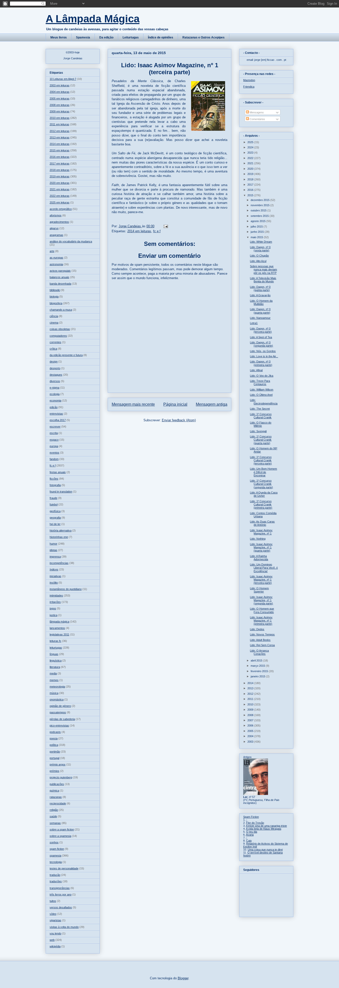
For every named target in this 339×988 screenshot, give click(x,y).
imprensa (55, 556)
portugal (54, 758)
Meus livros (58, 37)
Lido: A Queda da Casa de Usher (263, 494)
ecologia (55, 394)
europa (54, 446)
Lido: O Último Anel (261, 394)
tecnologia (56, 861)
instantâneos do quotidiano (66, 589)
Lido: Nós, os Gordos (263, 351)
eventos (54, 452)
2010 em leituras (59, 117)
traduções (56, 881)
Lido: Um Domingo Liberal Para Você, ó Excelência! (264, 567)
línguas (54, 654)
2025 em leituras (59, 202)
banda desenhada (60, 283)
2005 (250, 730)
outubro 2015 (259, 210)
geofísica (55, 511)
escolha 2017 (58, 420)
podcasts (55, 731)
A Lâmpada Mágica (92, 19)
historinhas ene (59, 536)
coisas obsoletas (60, 329)
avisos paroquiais (60, 270)
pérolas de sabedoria (62, 719)
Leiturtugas (131, 37)
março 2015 (258, 665)
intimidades (56, 595)
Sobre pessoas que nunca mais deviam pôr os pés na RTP (263, 269)
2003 (250, 741)
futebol (54, 504)
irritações (55, 601)
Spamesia (83, 37)
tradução (55, 874)
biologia (54, 296)
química (54, 790)
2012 (250, 693)
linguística (56, 660)
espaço (54, 439)
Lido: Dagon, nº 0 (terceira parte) (261, 330)
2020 (250, 168)
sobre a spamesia (60, 835)
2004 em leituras (59, 91)
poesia (54, 738)
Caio (249, 840)
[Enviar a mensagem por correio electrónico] (165, 226)
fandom (54, 459)
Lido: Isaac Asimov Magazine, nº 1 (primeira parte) (261, 620)
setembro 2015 (260, 215)
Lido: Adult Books (260, 639)
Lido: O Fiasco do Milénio (260, 424)
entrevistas (56, 413)
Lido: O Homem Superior (259, 590)
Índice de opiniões (160, 37)
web (52, 939)
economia (55, 400)
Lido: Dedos (257, 629)
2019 (250, 173)
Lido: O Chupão (259, 255)
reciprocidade (58, 803)
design (54, 361)
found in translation (61, 491)
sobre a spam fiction (62, 829)
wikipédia (55, 946)
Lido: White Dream (261, 241)
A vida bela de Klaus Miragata (263, 828)
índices (54, 569)
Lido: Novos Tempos (262, 634)
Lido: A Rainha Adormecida (259, 558)
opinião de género (60, 705)
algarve (54, 228)
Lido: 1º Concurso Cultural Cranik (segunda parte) (261, 484)
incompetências (59, 562)
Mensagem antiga (211, 404)
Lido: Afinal (256, 370)
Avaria (250, 834)
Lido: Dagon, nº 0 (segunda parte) (261, 344)
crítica (53, 348)
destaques (56, 374)
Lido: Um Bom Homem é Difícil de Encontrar (263, 472)
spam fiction (57, 848)
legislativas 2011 (59, 634)
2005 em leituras (59, 98)
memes (54, 680)
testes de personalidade (64, 868)
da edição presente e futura (66, 355)
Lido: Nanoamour (260, 317)
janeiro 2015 (258, 676)
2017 (250, 184)
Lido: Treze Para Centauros (260, 382)
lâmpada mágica (59, 621)
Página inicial (175, 404)
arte (52, 251)
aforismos (56, 215)
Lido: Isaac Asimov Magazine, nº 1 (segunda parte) (261, 600)
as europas (56, 257)
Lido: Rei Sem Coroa (262, 645)
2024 (250, 147)
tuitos (53, 900)
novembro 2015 (260, 205)
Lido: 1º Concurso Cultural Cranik (260, 416)
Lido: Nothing (258, 538)
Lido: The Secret (260, 408)
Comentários (257, 119)
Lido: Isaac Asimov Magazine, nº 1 (261, 532)
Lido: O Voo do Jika (261, 375)
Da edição (106, 37)
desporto (55, 368)
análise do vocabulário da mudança (71, 241)
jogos (53, 608)
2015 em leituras (59, 150)
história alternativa (60, 530)
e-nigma (54, 387)
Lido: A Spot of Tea (261, 337)
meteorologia (57, 686)
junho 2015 (258, 231)
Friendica (248, 86)
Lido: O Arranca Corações (259, 652)
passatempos (58, 712)
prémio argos (58, 764)
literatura (55, 666)
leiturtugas (56, 647)
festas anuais (58, 472)
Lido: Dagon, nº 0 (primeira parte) (261, 363)
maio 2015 (257, 237)
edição (54, 407)
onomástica (57, 699)
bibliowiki (55, 290)
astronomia (56, 264)
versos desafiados (61, 907)
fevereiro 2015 (260, 671)
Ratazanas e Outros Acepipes (203, 37)
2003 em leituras (59, 85)
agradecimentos (59, 221)
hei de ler (55, 524)
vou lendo (55, 933)
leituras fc (55, 640)
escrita (54, 432)
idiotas (53, 550)
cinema (54, 322)
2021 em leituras (59, 189)
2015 (250, 195)
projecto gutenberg (61, 777)
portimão (55, 751)
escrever (55, 426)
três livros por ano (60, 894)
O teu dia (251, 831)
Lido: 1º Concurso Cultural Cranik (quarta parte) (260, 439)
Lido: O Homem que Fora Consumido (262, 610)
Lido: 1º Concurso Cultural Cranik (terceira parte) (261, 460)
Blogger (183, 978)
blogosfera (56, 303)
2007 (250, 720)
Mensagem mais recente (133, 404)
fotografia (55, 485)
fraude (53, 497)
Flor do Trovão (255, 822)
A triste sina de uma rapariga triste (266, 825)
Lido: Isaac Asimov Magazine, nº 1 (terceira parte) (261, 579)
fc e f (157, 231)
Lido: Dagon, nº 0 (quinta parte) (260, 288)
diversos (55, 381)
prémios (54, 770)
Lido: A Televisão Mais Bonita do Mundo (263, 280)
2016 (250, 189)
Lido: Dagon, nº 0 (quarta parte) (260, 311)
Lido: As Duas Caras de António (262, 523)
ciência (54, 316)
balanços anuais (59, 277)
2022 (250, 158)
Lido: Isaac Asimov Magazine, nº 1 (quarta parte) (261, 547)
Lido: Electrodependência (263, 401)
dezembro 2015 (260, 199)
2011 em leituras (59, 124)
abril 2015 (257, 660)
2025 (250, 142)
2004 (250, 736)
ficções (54, 478)
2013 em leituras (59, 137)
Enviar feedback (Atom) (179, 420)
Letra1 (254, 323)
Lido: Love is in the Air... (264, 356)
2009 (250, 709)
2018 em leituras (59, 169)
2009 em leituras (59, 111)
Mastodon (249, 80)
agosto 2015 (258, 221)
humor (53, 543)
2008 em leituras (59, 104)
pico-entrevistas (59, 725)
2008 (250, 715)
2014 (250, 683)
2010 (250, 704)
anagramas (56, 234)
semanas (55, 823)
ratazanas (56, 796)
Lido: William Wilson (261, 389)
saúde (53, 816)
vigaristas (55, 920)
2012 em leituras (59, 131)
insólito (54, 582)
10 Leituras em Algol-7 (63, 78)
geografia (55, 517)
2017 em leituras (59, 163)
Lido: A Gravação (260, 295)
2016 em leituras (59, 156)
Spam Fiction (251, 816)
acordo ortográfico (61, 208)
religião (54, 809)
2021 (250, 163)
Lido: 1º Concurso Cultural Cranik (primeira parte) (261, 504)
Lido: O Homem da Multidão (261, 302)
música (54, 693)
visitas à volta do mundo (64, 926)
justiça (53, 615)
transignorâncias (60, 888)
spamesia (55, 855)
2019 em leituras (59, 176)
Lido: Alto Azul (258, 261)
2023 (250, 152)
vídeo (53, 913)
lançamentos (57, 627)
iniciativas (55, 576)
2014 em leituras (139, 231)
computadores (58, 335)
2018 (250, 179)
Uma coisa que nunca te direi (265, 849)
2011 (250, 698)
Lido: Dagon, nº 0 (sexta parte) (260, 249)
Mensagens (256, 112)
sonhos (54, 842)
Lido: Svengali (258, 431)
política (54, 744)
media (53, 673)
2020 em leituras (59, 182)
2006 (250, 725)
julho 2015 (257, 226)
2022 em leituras (59, 195)
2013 (250, 688)
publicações (57, 784)
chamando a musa (61, 309)
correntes (55, 342)
